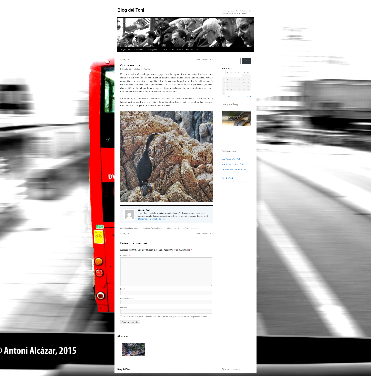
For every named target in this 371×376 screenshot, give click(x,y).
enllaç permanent (192, 228)
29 (244, 89)
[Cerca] (246, 61)
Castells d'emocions (204, 59)
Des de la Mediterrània (233, 164)
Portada (189, 49)
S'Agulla (124, 59)
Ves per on (227, 177)
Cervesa (163, 49)
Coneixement (140, 49)
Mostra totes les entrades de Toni (153, 218)
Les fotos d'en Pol (231, 159)
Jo (196, 49)
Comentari (125, 255)
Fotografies (155, 228)
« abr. (228, 96)
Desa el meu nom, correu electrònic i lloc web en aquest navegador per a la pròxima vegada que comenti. (165, 316)
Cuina (172, 49)
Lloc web (123, 307)
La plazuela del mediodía (234, 170)
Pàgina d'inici (126, 49)
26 (231, 89)
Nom (122, 289)
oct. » (249, 96)
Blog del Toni (130, 10)
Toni (149, 69)
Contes (180, 49)
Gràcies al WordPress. (232, 369)
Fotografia (152, 49)
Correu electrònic (127, 298)
